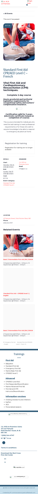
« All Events (7, 13)
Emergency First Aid (13, 368)
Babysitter (9, 364)
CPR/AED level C (12, 373)
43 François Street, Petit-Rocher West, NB (17, 218)
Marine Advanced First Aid (15, 386)
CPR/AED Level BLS (13, 382)
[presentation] (18, 245)
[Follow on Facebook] (3, 442)
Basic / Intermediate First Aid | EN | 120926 (18, 259)
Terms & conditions (9, 448)
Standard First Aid (12, 366)
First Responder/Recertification (17, 384)
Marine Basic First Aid (13, 371)
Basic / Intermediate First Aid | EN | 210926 (18, 330)
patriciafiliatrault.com (29, 492)
